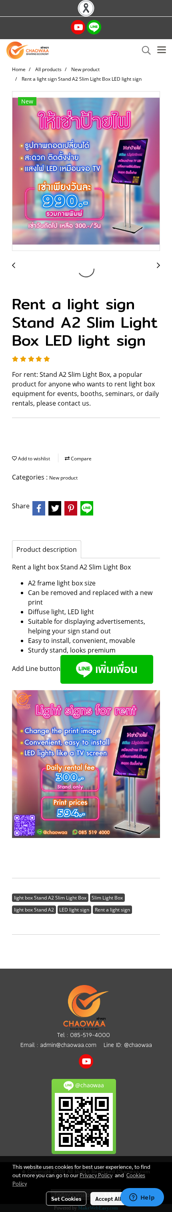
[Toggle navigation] (161, 50)
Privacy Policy (96, 1174)
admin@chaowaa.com (68, 1045)
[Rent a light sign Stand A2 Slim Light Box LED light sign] (86, 171)
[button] (144, 50)
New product (63, 477)
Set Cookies (66, 1198)
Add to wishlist (33, 458)
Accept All (108, 1198)
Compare (81, 458)
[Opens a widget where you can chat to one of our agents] (142, 1198)
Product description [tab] (46, 549)
